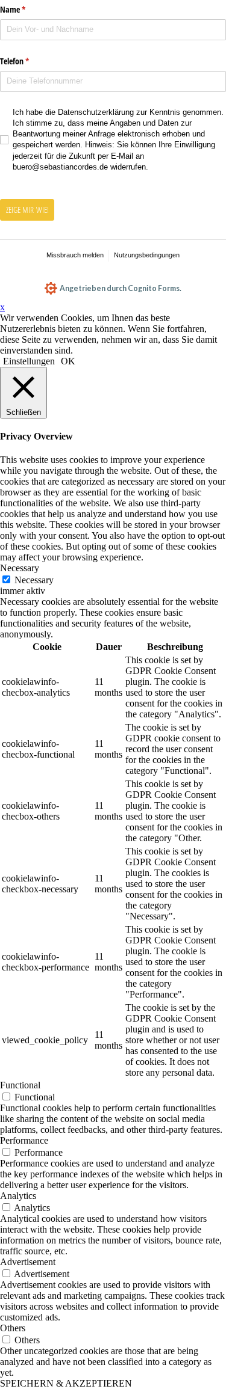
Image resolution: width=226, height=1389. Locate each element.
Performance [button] (24, 1140)
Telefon (33, 61)
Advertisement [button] (27, 1262)
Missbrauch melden (75, 255)
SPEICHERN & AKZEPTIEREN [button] (66, 1383)
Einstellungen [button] (29, 361)
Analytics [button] (18, 1196)
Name (32, 9)
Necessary (34, 580)
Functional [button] (20, 1085)
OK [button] (68, 361)
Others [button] (12, 1328)
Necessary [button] (19, 568)
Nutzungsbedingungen (147, 255)
